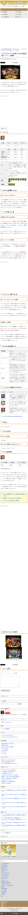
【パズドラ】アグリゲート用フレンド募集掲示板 (11, 819)
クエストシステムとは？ (6, 779)
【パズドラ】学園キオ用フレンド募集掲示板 (10, 817)
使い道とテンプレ (19, 16)
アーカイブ (3, 832)
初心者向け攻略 (4, 888)
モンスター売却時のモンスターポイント (9, 763)
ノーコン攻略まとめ (5, 16)
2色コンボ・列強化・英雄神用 (7, 746)
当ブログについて (5, 901)
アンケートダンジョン (5, 872)
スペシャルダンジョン (5, 875)
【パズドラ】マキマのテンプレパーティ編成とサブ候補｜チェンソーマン (14, 803)
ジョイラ (2, 246)
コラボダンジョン (5, 869)
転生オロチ (3, 398)
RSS (3, 906)
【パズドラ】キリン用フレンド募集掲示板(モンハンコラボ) (13, 822)
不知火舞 (7, 246)
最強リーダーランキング (6, 722)
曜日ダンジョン (4, 878)
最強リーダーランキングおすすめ (12, 498)
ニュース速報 (4, 891)
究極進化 (3, 892)
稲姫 (2, 412)
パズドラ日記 (4, 889)
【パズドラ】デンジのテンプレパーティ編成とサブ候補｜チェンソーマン (14, 807)
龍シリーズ (3, 871)
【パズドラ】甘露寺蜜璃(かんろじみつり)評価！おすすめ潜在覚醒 (14, 791)
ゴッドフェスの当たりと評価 (11, 500)
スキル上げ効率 (4, 14)
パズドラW (3, 894)
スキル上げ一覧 (18, 14)
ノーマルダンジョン (5, 877)
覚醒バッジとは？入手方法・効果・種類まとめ (11, 776)
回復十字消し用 (5, 745)
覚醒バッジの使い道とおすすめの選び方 (9, 778)
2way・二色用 (4, 748)
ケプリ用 (3, 751)
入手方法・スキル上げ (5, 883)
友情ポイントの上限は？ (6, 783)
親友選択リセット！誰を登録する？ (9, 781)
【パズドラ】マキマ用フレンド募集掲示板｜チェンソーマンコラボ (14, 799)
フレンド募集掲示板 (6, 728)
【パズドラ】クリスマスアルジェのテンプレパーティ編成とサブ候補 (14, 795)
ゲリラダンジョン (5, 874)
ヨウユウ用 (4, 753)
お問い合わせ (4, 902)
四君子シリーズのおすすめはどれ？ (9, 759)
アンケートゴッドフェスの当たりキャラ (9, 736)
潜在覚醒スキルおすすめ (6, 882)
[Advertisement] (14, 33)
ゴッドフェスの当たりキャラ (7, 735)
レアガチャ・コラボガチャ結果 (7, 885)
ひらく (5, 128)
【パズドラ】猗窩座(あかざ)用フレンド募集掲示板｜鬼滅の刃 (13, 814)
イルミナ (3, 405)
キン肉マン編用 (5, 750)
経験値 (3, 886)
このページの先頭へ (14, 913)
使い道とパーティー (11, 58)
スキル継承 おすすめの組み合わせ (8, 771)
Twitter (3, 903)
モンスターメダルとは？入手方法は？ (9, 769)
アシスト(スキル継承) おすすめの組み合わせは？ (12, 416)
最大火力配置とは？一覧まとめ (8, 743)
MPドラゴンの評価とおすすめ (7, 761)
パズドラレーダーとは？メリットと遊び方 (10, 774)
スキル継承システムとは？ (7, 773)
